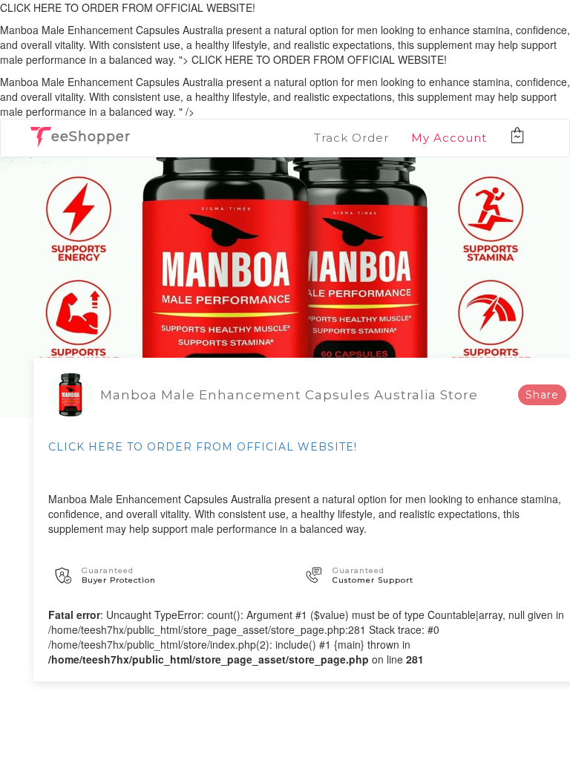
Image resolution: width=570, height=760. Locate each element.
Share (542, 395)
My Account (449, 138)
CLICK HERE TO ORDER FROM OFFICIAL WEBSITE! (202, 446)
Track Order (351, 138)
